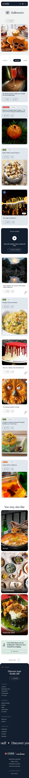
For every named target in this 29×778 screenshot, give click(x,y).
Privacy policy (14, 761)
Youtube (3, 733)
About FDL (4, 719)
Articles (25, 60)
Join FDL (3, 721)
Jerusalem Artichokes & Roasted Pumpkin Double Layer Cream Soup (13, 423)
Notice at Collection (14, 766)
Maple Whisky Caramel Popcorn (11, 153)
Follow (11, 20)
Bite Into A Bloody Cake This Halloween (13, 368)
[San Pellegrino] (20, 754)
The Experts (4, 691)
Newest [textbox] (4, 60)
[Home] (5, 4)
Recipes (3, 705)
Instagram (4, 729)
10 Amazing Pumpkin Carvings (11, 407)
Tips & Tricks (4, 709)
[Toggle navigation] (25, 3)
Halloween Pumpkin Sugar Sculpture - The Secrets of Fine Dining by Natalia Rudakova (13, 110)
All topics (4, 711)
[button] (20, 3)
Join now (15, 678)
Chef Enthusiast (8, 590)
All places (4, 695)
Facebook (4, 731)
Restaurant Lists (5, 689)
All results (17, 60)
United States (15, 773)
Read (7, 99)
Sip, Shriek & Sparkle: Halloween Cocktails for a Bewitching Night (14, 94)
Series (2, 707)
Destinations (4, 693)
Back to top (12, 660)
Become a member (15, 249)
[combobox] (7, 60)
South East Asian (9, 632)
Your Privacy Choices (14, 763)
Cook (7, 115)
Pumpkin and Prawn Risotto (9, 302)
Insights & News (5, 703)
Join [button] (22, 3)
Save (16, 99)
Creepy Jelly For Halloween (9, 465)
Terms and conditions (14, 759)
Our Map (3, 686)
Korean (5, 548)
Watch (8, 222)
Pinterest (3, 736)
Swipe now (15, 651)
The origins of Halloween (9, 218)
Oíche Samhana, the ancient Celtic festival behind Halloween (14, 286)
